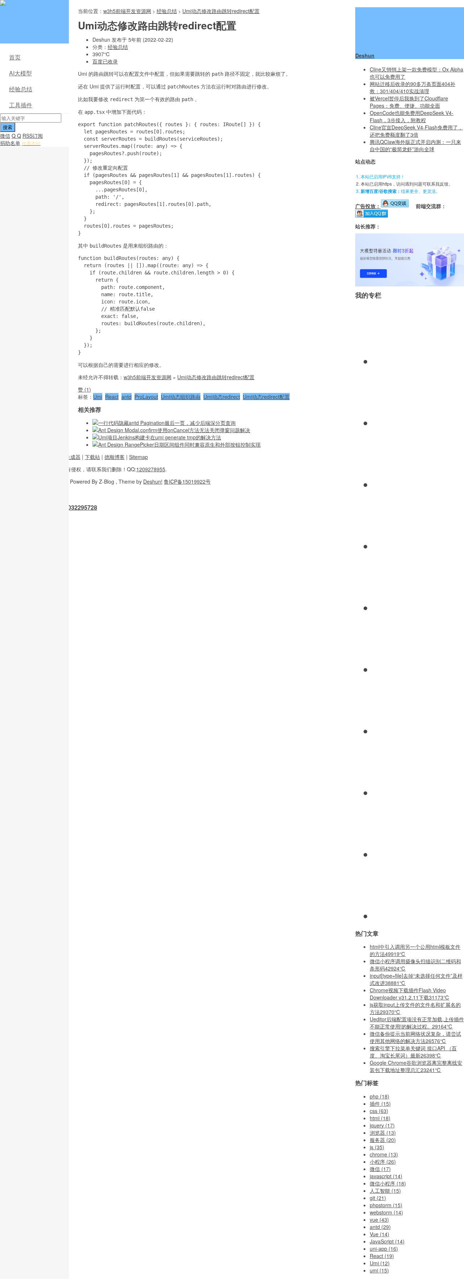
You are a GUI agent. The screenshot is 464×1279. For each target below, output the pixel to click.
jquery (382, 1125)
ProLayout (146, 396)
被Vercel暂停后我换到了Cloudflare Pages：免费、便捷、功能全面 (409, 102)
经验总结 (20, 89)
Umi (97, 396)
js (377, 1147)
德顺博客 (114, 456)
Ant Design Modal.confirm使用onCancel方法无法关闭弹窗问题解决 (174, 430)
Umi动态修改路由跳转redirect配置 (221, 11)
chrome (384, 1154)
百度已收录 (105, 61)
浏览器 (383, 1132)
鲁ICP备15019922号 (187, 481)
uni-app (384, 1248)
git (378, 1197)
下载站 (92, 456)
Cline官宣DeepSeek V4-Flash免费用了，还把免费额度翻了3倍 (416, 131)
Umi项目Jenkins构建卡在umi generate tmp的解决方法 (159, 437)
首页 (15, 57)
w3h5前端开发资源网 (33, 7)
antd (126, 396)
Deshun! (152, 481)
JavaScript (387, 1241)
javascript (386, 1176)
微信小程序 (388, 1183)
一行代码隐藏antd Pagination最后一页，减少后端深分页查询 (167, 422)
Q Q (16, 135)
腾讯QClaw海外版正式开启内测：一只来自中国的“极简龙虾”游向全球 (415, 145)
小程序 (383, 1161)
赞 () (84, 389)
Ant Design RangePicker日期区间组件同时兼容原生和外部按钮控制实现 (179, 444)
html (380, 1118)
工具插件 (20, 105)
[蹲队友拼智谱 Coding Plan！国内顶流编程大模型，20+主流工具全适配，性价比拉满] (409, 284)
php (379, 1096)
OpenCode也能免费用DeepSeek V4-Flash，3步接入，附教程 (411, 116)
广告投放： (368, 206)
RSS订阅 (32, 135)
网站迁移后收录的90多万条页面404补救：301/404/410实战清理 (412, 87)
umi (379, 1270)
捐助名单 (10, 142)
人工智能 (385, 1190)
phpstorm (386, 1205)
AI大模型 (20, 73)
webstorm (386, 1212)
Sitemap (138, 456)
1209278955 (150, 469)
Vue (379, 1234)
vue (379, 1219)
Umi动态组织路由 (180, 396)
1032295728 (81, 507)
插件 (380, 1103)
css (379, 1110)
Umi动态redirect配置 (266, 396)
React (112, 396)
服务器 (383, 1139)
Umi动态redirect (221, 396)
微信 (5, 135)
